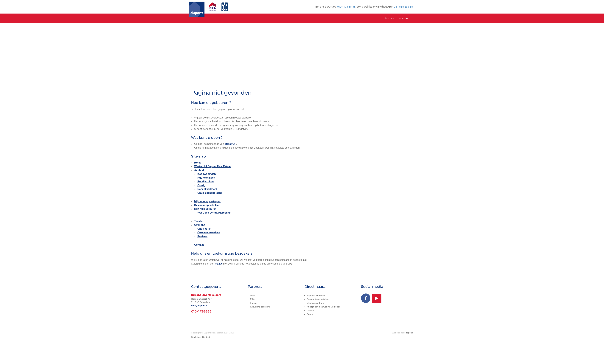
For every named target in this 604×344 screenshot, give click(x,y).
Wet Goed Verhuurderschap (214, 212)
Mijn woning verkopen (207, 201)
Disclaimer (196, 337)
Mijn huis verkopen (316, 295)
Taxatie (198, 221)
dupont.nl (230, 144)
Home (197, 162)
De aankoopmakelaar (207, 205)
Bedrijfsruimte (205, 181)
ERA (252, 299)
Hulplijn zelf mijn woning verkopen (323, 306)
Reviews (202, 236)
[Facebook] (365, 298)
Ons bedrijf (203, 228)
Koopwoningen (206, 174)
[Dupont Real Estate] (196, 7)
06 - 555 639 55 (403, 6)
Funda (253, 303)
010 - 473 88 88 (346, 6)
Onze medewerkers (208, 232)
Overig (201, 185)
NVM (252, 295)
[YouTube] (376, 298)
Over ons (199, 225)
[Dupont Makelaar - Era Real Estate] (213, 8)
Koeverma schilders (260, 306)
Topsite (409, 332)
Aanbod (199, 170)
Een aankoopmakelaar (318, 299)
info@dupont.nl (199, 305)
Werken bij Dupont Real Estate (212, 166)
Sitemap (389, 18)
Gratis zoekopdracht (209, 193)
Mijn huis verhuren (205, 209)
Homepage (403, 18)
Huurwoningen (206, 177)
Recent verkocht (207, 189)
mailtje (219, 263)
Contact (199, 244)
